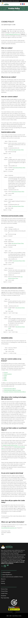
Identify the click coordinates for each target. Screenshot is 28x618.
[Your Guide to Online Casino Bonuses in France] (5, 4)
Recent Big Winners (7, 574)
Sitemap (3, 583)
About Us (3, 579)
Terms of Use (4, 589)
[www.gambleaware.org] (14, 607)
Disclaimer (3, 595)
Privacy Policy (4, 591)
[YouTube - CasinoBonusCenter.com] (8, 566)
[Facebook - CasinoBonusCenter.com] (5, 566)
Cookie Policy (4, 593)
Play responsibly (5, 598)
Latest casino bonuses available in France (12, 576)
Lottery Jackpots (6, 572)
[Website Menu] (23, 4)
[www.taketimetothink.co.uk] (14, 609)
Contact (3, 581)
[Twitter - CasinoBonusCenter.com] (2, 566)
